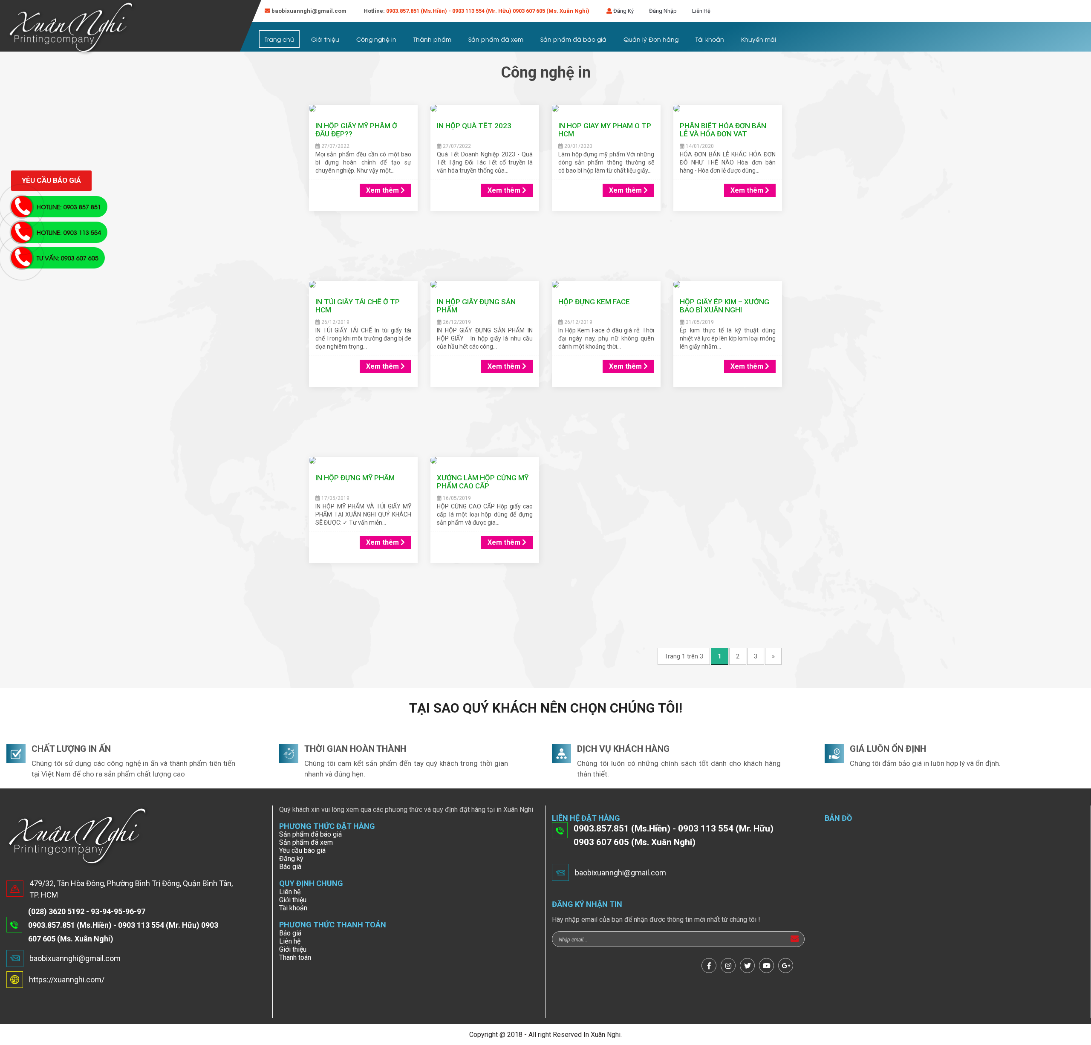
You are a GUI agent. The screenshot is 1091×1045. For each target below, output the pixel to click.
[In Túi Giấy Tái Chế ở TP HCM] (363, 285)
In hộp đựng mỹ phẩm (355, 477)
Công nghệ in (376, 39)
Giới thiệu (325, 39)
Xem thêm (383, 190)
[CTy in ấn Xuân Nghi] (71, 28)
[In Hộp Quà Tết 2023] (484, 109)
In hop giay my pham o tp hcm (604, 129)
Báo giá (290, 867)
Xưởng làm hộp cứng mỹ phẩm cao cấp (482, 481)
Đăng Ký (623, 11)
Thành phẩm (432, 39)
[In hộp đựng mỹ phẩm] (363, 461)
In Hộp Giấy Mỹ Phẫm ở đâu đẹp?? (356, 129)
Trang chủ (279, 39)
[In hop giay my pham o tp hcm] (606, 109)
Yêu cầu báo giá (302, 850)
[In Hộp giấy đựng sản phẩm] (484, 285)
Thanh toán (295, 957)
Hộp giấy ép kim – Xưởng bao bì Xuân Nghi (724, 305)
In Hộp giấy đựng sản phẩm (476, 305)
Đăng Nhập (663, 11)
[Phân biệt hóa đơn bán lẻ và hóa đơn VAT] (727, 109)
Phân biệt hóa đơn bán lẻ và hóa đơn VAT (723, 129)
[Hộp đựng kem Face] (606, 285)
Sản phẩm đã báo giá (573, 39)
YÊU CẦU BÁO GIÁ (51, 180)
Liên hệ (289, 892)
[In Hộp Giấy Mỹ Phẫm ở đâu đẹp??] (363, 109)
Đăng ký (291, 858)
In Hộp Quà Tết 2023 (474, 125)
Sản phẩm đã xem (495, 39)
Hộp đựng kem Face (594, 301)
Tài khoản (710, 39)
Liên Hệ (701, 11)
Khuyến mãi (758, 39)
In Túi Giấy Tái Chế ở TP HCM (357, 305)
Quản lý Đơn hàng (650, 39)
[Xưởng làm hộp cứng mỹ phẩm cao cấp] (484, 461)
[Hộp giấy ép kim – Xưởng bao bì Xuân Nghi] (727, 285)
